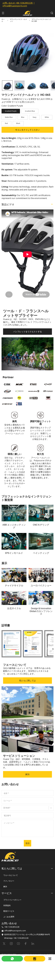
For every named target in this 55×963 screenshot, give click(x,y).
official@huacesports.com (15, 5)
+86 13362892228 (24, 3)
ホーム (3, 20)
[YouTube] (18, 943)
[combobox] (3, 809)
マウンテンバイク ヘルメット (18, 20)
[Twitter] (4, 943)
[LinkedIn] (32, 943)
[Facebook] (25, 943)
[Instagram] (11, 943)
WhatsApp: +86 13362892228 (16, 938)
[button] (7, 85)
